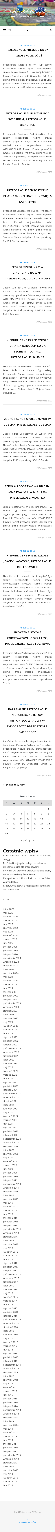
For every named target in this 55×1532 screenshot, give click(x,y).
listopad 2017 (10, 1270)
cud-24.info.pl (27, 11)
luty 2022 (8, 1078)
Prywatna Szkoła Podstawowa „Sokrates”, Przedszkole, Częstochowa (27, 638)
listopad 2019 (10, 1180)
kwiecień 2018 (10, 1251)
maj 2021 (8, 1112)
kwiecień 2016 (10, 1342)
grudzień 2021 (10, 1085)
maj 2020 (8, 1157)
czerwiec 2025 (10, 927)
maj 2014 (8, 1428)
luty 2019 (8, 1214)
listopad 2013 (10, 1451)
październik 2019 (12, 1183)
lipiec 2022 (8, 1059)
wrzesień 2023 (11, 1006)
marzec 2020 (10, 1165)
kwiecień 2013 (10, 1477)
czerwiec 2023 (10, 1018)
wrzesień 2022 (11, 1052)
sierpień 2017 (10, 1281)
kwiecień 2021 (10, 1116)
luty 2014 (8, 1439)
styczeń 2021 (10, 1127)
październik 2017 (12, 1274)
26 (28, 828)
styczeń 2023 (10, 1037)
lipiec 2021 (8, 1104)
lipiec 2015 (8, 1375)
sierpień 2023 (10, 1010)
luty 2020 (8, 1168)
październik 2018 (12, 1229)
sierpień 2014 (10, 1417)
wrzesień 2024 (11, 961)
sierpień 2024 (10, 965)
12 (28, 818)
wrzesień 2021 (11, 1097)
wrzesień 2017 (11, 1278)
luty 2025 (8, 942)
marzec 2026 (10, 920)
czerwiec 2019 (10, 1198)
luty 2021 (8, 1123)
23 (6, 828)
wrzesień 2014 (11, 1413)
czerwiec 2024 (10, 972)
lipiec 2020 (8, 1149)
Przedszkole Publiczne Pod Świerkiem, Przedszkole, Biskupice (28, 119)
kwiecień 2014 (10, 1432)
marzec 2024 (10, 984)
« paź (24, 840)
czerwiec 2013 (10, 1470)
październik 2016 (12, 1319)
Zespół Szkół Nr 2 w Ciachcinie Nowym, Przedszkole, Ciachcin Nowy (27, 273)
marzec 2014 (10, 1436)
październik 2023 (12, 1003)
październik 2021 (12, 1093)
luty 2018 (8, 1259)
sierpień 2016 (10, 1326)
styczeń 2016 (10, 1353)
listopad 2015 (10, 1360)
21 (41, 823)
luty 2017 (8, 1304)
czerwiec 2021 (10, 1108)
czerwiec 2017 (10, 1289)
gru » (31, 840)
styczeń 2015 (10, 1398)
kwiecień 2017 (10, 1296)
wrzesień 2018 (11, 1232)
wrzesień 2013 (11, 1458)
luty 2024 (8, 988)
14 (41, 818)
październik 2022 (12, 1048)
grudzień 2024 (10, 950)
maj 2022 (8, 1067)
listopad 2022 (10, 1044)
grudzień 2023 (10, 995)
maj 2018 (8, 1247)
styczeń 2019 (10, 1217)
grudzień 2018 (10, 1221)
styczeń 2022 (10, 1082)
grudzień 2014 (10, 1402)
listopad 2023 (10, 999)
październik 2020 (12, 1138)
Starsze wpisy (15, 785)
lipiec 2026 (8, 908)
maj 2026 (8, 912)
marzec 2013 (10, 1481)
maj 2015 (8, 1383)
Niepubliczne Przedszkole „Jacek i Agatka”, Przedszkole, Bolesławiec (27, 561)
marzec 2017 (10, 1300)
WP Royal (36, 1512)
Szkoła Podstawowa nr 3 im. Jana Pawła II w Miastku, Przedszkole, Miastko (27, 492)
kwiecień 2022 (10, 1070)
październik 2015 (12, 1364)
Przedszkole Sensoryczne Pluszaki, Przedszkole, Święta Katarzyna (27, 196)
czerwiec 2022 (10, 1063)
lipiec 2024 (8, 969)
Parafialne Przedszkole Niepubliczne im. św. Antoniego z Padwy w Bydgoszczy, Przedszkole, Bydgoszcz (27, 721)
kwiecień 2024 (10, 980)
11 (21, 818)
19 (28, 823)
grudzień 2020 (10, 1131)
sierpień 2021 (10, 1101)
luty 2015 (8, 1394)
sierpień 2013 (10, 1462)
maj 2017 (8, 1293)
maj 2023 (8, 1021)
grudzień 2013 (10, 1447)
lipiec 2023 (8, 1014)
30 (6, 833)
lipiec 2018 (8, 1240)
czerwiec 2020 (10, 1153)
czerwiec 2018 (10, 1244)
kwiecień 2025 (10, 935)
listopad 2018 (10, 1225)
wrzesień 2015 (11, 1368)
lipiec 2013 (8, 1466)
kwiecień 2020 (10, 1161)
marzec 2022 (10, 1074)
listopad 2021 (10, 1089)
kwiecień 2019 (10, 1206)
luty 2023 (8, 1033)
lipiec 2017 (8, 1285)
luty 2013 (8, 1485)
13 (34, 818)
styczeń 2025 (10, 946)
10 (14, 818)
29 (48, 828)
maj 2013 (8, 1473)
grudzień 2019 (10, 1176)
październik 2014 (12, 1409)
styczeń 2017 (10, 1308)
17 (14, 823)
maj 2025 (8, 931)
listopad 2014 (10, 1406)
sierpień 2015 (10, 1372)
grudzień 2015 (10, 1357)
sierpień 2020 (10, 1146)
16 (6, 823)
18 (21, 823)
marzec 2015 (10, 1391)
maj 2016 (8, 1338)
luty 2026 (8, 924)
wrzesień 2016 (11, 1323)
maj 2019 (8, 1202)
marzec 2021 (10, 1119)
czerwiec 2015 (10, 1379)
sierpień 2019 (10, 1191)
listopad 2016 (10, 1315)
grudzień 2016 (10, 1311)
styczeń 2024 (10, 991)
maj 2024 (8, 976)
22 (48, 823)
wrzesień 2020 (11, 1142)
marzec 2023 (10, 1029)
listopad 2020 (10, 1134)
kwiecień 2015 (10, 1387)
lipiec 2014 (8, 1421)
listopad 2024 (10, 954)
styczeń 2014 (10, 1443)
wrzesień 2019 (11, 1187)
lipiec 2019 (8, 1195)
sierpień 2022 (10, 1055)
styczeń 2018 (10, 1262)
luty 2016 (8, 1349)
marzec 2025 (10, 939)
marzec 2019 (10, 1210)
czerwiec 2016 (10, 1334)
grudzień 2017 (10, 1266)
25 (21, 828)
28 (41, 828)
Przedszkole (27, 45)
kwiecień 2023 (10, 1025)
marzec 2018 (10, 1255)
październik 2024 (12, 957)
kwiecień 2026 (10, 916)
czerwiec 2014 (10, 1424)
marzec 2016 (10, 1345)
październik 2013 (12, 1455)
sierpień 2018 (10, 1236)
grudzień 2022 (10, 1040)
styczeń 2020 (10, 1172)
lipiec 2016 (8, 1330)
